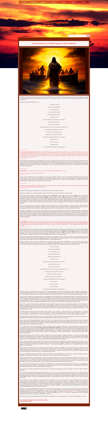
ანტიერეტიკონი (85, 38)
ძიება (88, 35)
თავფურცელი (23, 2)
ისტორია (83, 2)
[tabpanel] (54, 43)
